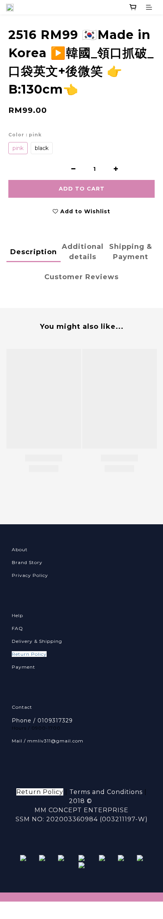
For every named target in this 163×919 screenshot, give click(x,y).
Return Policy (29, 654)
